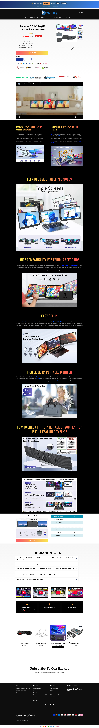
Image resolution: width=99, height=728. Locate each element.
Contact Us (35, 692)
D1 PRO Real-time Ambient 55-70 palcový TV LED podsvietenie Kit (58, 643)
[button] (17, 12)
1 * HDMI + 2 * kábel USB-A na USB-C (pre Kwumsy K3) (24, 643)
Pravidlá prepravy (37, 696)
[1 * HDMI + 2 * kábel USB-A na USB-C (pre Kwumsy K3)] (24, 633)
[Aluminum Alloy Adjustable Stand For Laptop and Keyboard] (41, 633)
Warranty (52, 690)
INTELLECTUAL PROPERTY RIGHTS (39, 699)
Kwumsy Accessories (21, 690)
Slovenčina (32, 715)
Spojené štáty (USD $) (22, 715)
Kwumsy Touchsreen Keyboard (23, 688)
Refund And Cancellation (55, 694)
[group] (80, 27)
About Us (35, 690)
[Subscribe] (59, 676)
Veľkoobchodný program (55, 696)
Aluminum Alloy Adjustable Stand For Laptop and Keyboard (41, 643)
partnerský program (54, 692)
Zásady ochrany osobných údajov (40, 694)
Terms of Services (54, 688)
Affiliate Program (37, 688)
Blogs (17, 692)
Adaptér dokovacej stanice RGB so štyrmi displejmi (75, 643)
